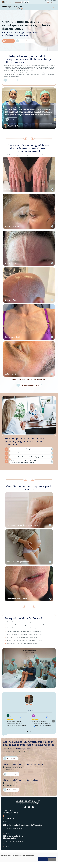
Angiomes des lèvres (16, 598)
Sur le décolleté (12, 336)
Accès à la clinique (12, 774)
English (52, 2)
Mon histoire (13, 119)
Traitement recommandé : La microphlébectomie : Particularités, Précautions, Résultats (26, 461)
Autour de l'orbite (13, 373)
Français (48, 2)
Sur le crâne (11, 299)
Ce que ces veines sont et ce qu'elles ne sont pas (26, 449)
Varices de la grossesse (17, 561)
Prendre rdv (9, 41)
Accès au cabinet (11, 758)
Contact (41, 2)
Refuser (42, 859)
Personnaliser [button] (4, 859)
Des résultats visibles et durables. (29, 382)
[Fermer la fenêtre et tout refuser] (57, 854)
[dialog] (29, 857)
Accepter (52, 859)
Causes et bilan (16, 453)
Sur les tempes (12, 226)
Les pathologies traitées (25, 41)
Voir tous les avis (29, 710)
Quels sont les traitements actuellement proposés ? (27, 457)
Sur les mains (11, 189)
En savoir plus (11, 80)
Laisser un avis (29, 709)
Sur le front (10, 263)
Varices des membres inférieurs (22, 524)
